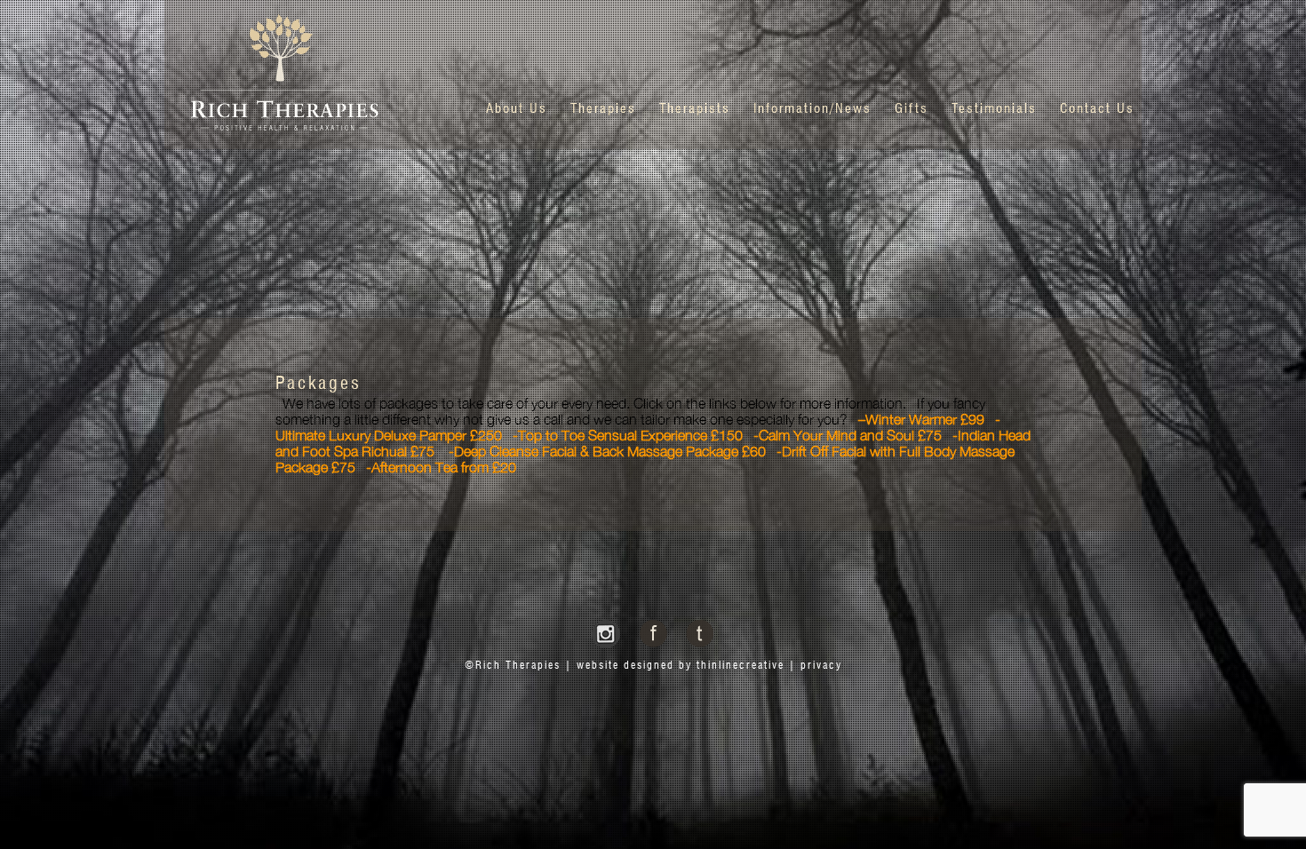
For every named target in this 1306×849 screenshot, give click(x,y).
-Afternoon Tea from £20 (441, 467)
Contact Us (1097, 109)
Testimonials (994, 109)
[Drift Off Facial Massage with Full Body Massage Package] (360, 467)
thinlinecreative (740, 666)
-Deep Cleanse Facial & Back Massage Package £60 (607, 451)
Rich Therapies (518, 666)
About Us (516, 109)
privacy (821, 666)
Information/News (812, 109)
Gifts (911, 109)
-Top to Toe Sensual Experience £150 (628, 435)
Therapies (603, 109)
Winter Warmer (911, 419)
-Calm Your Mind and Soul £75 (847, 435)
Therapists (694, 109)
